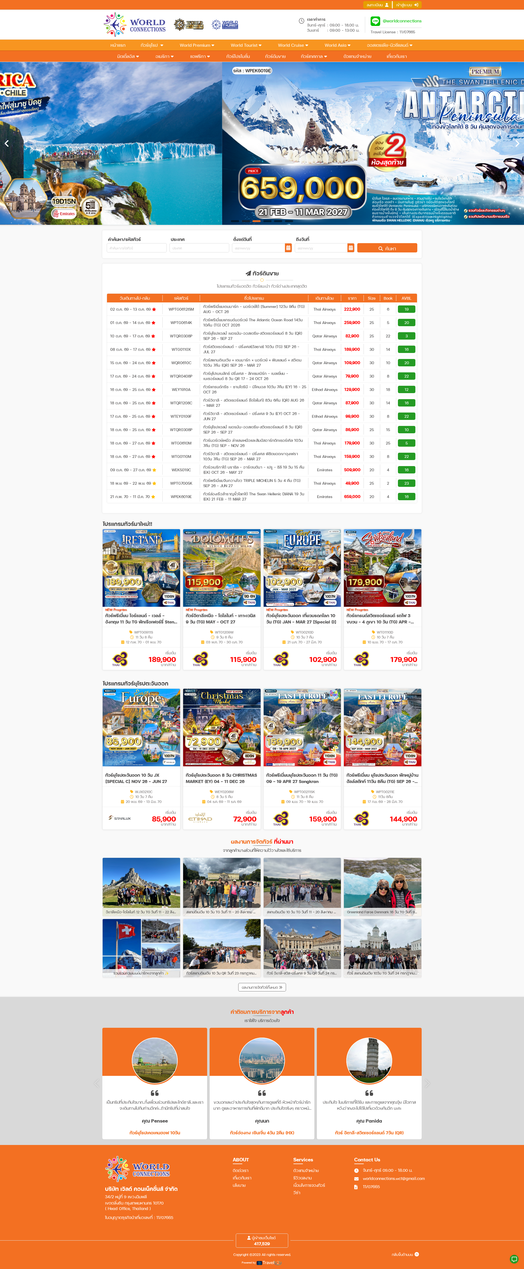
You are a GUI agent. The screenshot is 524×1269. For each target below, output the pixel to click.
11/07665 (371, 1186)
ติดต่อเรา (240, 1170)
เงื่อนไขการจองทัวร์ (309, 1185)
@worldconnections (402, 20)
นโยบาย (239, 1185)
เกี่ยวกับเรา (242, 1178)
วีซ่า (296, 1192)
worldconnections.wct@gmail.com (394, 1178)
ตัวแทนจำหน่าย (306, 1170)
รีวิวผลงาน (302, 1178)
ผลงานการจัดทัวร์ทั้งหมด (260, 987)
